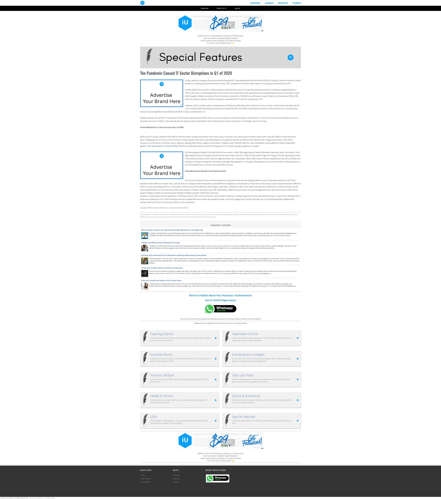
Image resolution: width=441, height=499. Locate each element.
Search (237, 8)
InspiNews (255, 3)
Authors (176, 482)
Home (143, 475)
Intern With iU (145, 482)
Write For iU (221, 8)
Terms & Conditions (35, 498)
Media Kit (176, 475)
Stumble (296, 3)
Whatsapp (283, 3)
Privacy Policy (49, 498)
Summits (269, 3)
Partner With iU (146, 479)
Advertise (204, 8)
